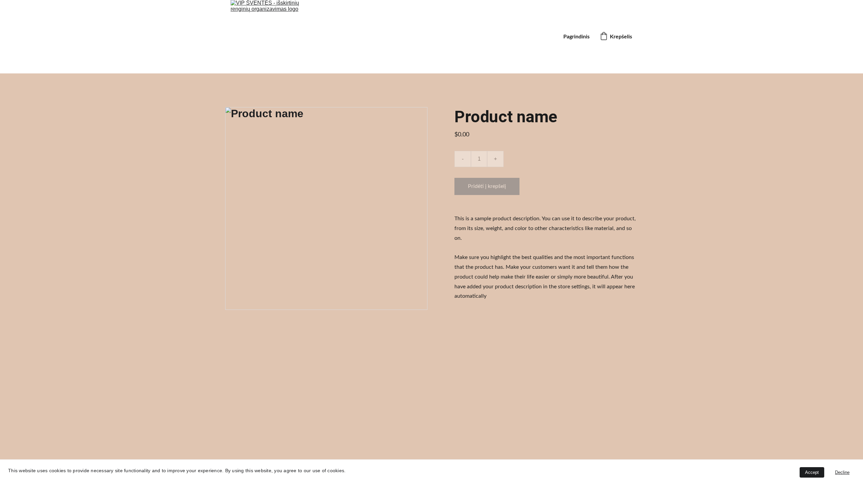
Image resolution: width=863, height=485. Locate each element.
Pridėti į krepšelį (487, 186)
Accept (812, 472)
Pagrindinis (576, 36)
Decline (842, 472)
